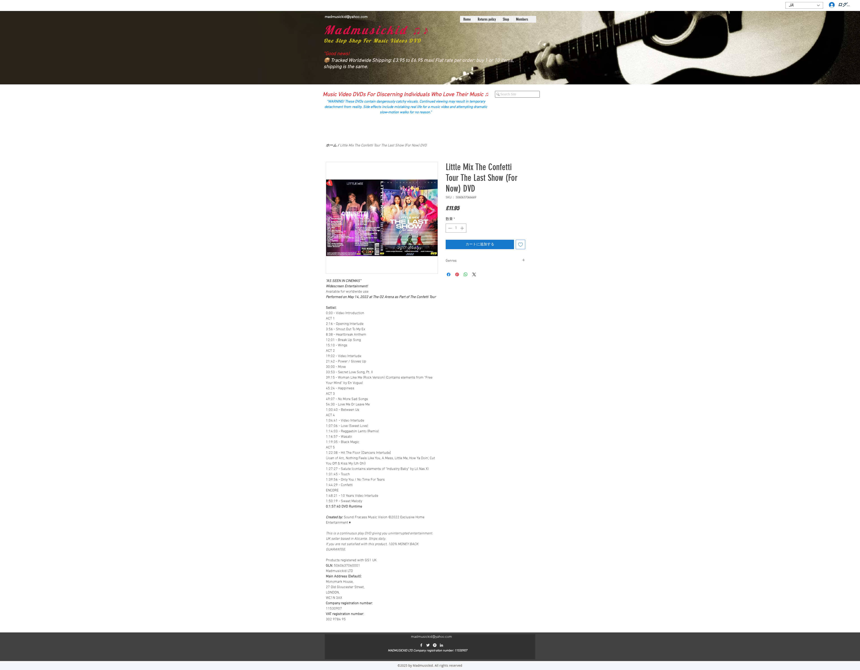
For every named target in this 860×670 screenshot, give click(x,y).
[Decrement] (449, 228)
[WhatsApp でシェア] (465, 274)
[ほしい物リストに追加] (520, 244)
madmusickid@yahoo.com (346, 17)
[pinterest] (434, 645)
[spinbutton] (456, 228)
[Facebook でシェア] (448, 274)
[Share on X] (474, 274)
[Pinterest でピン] (457, 274)
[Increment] (462, 228)
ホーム (331, 145)
